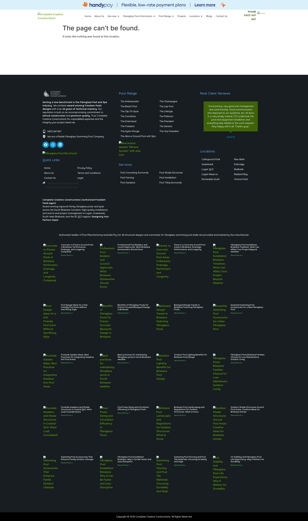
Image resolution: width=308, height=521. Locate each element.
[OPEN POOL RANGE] (173, 16)
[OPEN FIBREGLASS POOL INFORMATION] (154, 16)
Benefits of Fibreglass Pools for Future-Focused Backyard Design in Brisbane (134, 307)
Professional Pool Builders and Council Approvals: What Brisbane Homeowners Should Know (134, 247)
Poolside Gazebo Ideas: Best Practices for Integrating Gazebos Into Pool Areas (77, 357)
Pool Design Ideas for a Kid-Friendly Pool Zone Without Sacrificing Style (74, 307)
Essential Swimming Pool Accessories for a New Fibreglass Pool (247, 307)
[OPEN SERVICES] (118, 16)
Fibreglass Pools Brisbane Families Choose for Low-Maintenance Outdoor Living (248, 357)
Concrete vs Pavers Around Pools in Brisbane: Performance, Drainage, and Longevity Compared (77, 248)
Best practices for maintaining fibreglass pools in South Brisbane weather (134, 357)
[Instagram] (53, 145)
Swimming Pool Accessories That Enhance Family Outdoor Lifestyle (77, 458)
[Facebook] (46, 145)
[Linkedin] (60, 145)
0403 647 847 (54, 131)
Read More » (67, 255)
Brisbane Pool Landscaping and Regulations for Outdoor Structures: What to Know (189, 409)
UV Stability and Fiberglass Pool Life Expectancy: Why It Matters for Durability (247, 459)
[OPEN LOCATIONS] (202, 16)
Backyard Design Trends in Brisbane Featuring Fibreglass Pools (188, 307)
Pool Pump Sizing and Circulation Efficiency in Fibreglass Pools (133, 408)
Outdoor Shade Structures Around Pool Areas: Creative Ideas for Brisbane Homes (247, 409)
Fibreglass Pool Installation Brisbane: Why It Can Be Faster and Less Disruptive (134, 459)
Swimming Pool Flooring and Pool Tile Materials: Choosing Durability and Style (190, 459)
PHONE (252, 11)
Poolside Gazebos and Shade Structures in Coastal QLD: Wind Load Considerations (76, 409)
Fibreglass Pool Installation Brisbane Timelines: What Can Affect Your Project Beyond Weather (245, 248)
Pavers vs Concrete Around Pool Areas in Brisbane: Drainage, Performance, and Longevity (189, 247)
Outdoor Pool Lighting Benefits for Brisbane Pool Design (190, 355)
